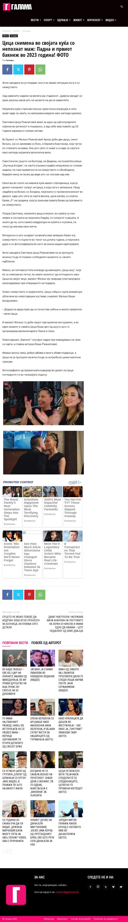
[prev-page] (4, 851)
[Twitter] (18, 69)
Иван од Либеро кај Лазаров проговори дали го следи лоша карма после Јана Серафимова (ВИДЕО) (70, 680)
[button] (122, 6)
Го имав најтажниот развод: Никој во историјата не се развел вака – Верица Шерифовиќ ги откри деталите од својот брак (13, 732)
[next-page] (10, 851)
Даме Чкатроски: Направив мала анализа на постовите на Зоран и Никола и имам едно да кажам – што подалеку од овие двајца (65, 623)
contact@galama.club (67, 892)
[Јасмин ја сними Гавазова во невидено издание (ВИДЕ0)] (42, 658)
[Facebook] (7, 69)
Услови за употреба (80, 918)
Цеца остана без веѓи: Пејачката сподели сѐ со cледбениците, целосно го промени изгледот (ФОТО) (70, 781)
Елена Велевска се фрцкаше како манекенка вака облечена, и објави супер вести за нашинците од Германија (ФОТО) (42, 729)
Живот (77, 20)
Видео (110, 20)
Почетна (6, 31)
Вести (35, 20)
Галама (10, 60)
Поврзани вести (15, 643)
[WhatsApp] (40, 69)
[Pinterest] (29, 69)
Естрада (14, 36)
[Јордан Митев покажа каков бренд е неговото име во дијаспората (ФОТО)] (70, 808)
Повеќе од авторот (46, 643)
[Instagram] (98, 886)
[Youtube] (121, 887)
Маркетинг (62, 918)
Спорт (48, 20)
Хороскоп (93, 20)
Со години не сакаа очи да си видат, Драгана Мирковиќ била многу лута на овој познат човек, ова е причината (14, 830)
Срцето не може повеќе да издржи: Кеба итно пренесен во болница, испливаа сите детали (21, 622)
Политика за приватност (106, 918)
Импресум (49, 918)
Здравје (62, 20)
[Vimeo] (113, 887)
